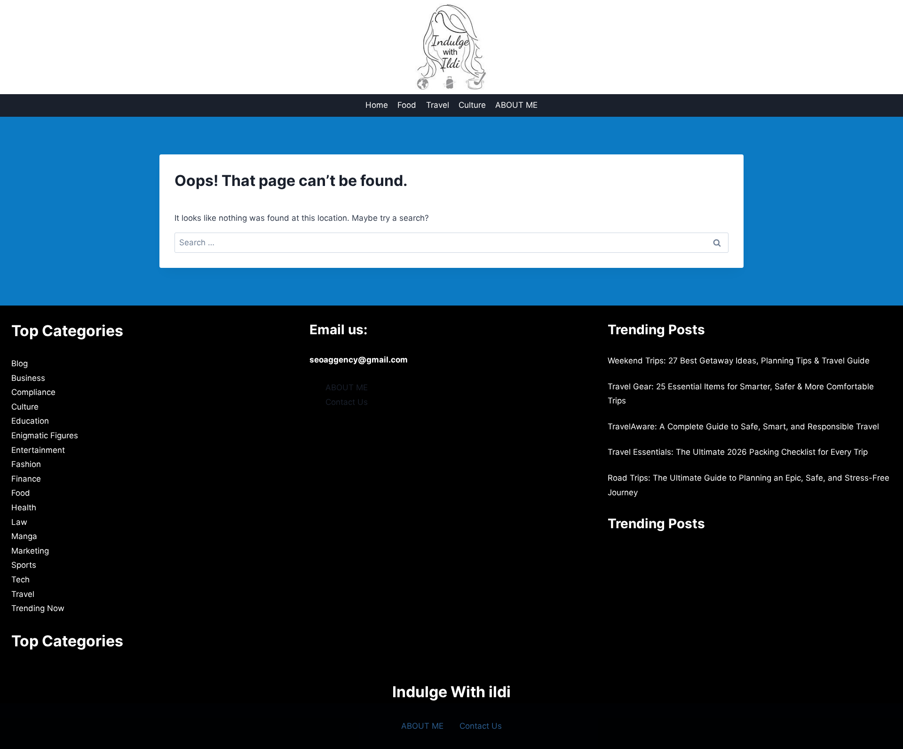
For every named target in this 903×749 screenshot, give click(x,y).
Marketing (30, 551)
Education (30, 421)
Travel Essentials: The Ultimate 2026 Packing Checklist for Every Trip (738, 452)
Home (376, 105)
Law (19, 522)
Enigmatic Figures (44, 435)
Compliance (33, 392)
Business (28, 378)
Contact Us (346, 402)
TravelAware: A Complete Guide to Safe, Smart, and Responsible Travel (743, 426)
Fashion (26, 464)
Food (406, 105)
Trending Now (37, 608)
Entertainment (38, 450)
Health (23, 507)
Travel (437, 105)
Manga (24, 536)
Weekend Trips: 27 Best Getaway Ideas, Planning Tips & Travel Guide (739, 360)
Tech (20, 579)
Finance (26, 478)
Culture (472, 105)
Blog (19, 363)
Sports (23, 565)
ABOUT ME (516, 105)
